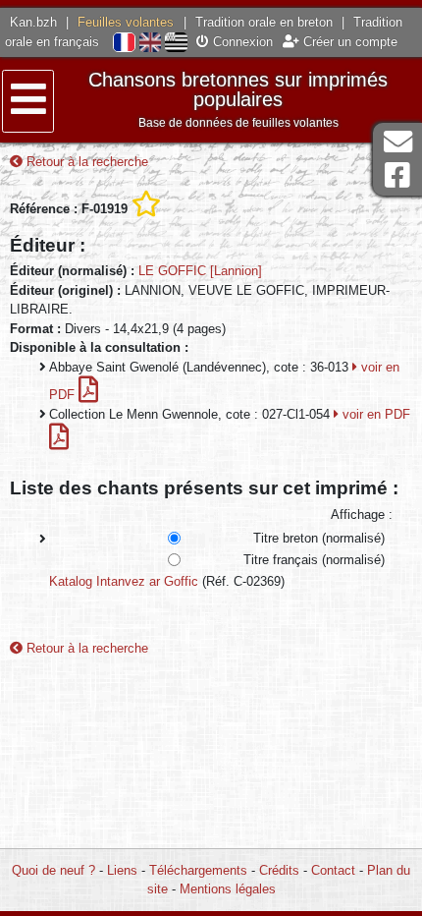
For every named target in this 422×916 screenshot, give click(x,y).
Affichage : (362, 514)
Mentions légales (228, 889)
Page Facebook (397, 175)
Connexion (241, 41)
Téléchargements (198, 870)
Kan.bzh (33, 22)
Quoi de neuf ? (53, 870)
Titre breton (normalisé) (319, 538)
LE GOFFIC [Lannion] (200, 270)
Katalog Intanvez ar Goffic (123, 581)
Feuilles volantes (126, 22)
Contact (333, 870)
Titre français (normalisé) (314, 559)
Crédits (279, 870)
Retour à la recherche (85, 161)
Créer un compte (348, 41)
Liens (122, 870)
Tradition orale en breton (264, 22)
